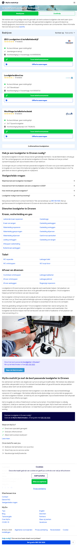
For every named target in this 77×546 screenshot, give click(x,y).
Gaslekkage (44, 219)
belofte (22, 27)
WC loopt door (45, 263)
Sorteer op (59, 33)
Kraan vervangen (9, 223)
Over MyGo (6, 519)
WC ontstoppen (9, 263)
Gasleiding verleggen (47, 227)
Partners (42, 516)
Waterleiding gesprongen (12, 231)
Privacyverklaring (41, 530)
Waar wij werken (45, 519)
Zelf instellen (39, 476)
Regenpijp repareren (47, 283)
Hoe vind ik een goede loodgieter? (15, 191)
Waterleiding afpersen (11, 235)
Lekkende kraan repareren (13, 219)
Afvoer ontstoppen (10, 279)
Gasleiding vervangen (48, 240)
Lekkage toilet (45, 259)
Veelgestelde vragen (9, 502)
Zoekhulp (57, 13)
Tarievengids (7, 516)
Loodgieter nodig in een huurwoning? (16, 196)
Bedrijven (20, 13)
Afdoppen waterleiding (11, 244)
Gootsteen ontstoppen (12, 275)
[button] (74, 2)
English (42, 511)
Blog (3, 514)
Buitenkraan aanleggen (11, 248)
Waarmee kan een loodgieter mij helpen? (17, 181)
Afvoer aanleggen (10, 283)
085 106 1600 (55, 201)
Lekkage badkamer (47, 275)
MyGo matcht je (12, 3)
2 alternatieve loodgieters (38, 146)
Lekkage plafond (46, 279)
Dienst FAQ (6, 500)
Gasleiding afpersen (47, 231)
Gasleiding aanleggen (48, 223)
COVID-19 (5, 522)
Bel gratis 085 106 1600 (36, 542)
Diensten (42, 514)
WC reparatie (8, 259)
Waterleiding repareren (11, 227)
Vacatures (43, 522)
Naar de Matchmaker (14, 370)
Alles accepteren (39, 482)
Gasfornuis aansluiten (48, 235)
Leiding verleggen (9, 240)
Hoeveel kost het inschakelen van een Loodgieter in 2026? (24, 186)
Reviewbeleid (55, 530)
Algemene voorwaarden (23, 530)
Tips (3, 511)
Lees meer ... (6, 438)
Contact (5, 497)
